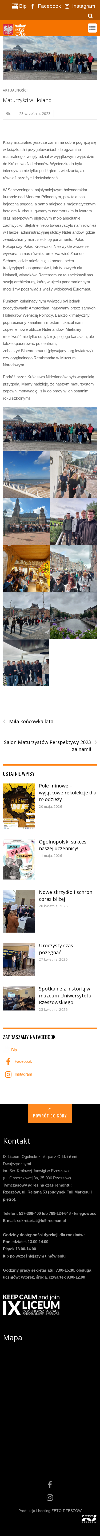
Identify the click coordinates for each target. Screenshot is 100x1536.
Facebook (49, 6)
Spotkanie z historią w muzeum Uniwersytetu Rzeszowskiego (65, 995)
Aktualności (15, 90)
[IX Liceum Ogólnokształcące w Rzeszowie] (15, 33)
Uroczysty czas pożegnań (56, 949)
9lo (8, 113)
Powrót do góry (50, 1116)
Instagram (83, 6)
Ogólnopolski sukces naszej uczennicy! (62, 845)
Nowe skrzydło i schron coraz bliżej (65, 895)
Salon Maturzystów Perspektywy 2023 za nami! (50, 746)
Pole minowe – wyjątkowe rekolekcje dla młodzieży (67, 792)
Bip (22, 6)
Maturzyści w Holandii (28, 100)
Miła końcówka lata (28, 721)
